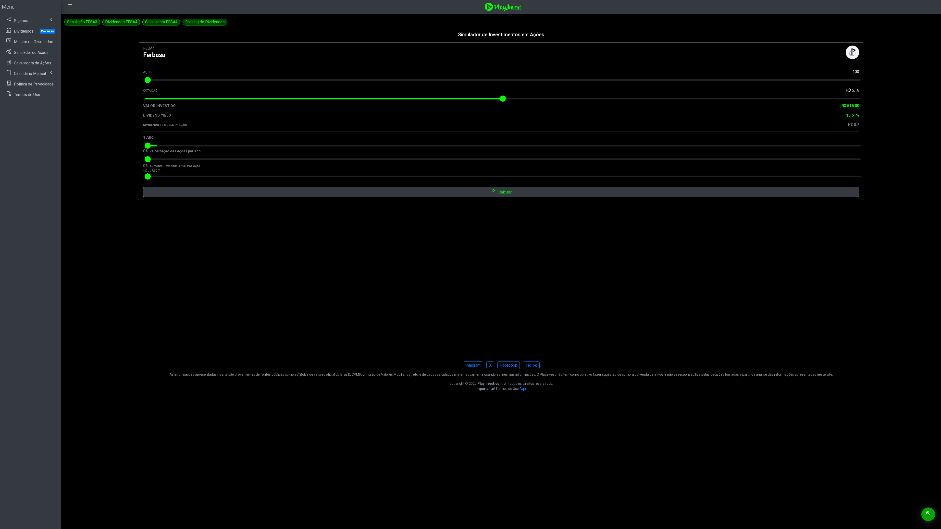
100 (856, 71)
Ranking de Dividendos (205, 22)
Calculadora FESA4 (161, 22)
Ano (150, 137)
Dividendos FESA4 (121, 22)
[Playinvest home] (503, 6)
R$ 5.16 (852, 90)
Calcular (501, 191)
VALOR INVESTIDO (159, 106)
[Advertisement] (212, 284)
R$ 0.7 (853, 124)
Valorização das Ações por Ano (175, 151)
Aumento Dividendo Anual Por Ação (174, 166)
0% (146, 151)
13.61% (852, 115)
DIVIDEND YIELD (157, 115)
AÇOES (148, 72)
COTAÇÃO (150, 90)
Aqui (523, 389)
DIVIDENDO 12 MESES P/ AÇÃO (165, 125)
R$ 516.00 (850, 105)
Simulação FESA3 (82, 22)
